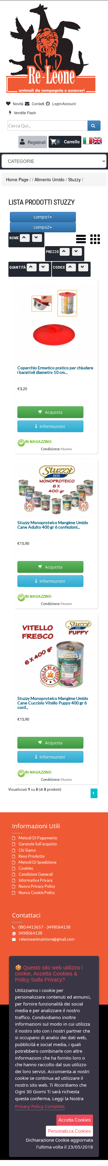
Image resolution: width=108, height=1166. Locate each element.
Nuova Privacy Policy (37, 886)
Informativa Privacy (36, 880)
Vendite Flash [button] (24, 112)
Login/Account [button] (63, 103)
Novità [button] (17, 103)
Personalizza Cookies (69, 1131)
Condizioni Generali (36, 874)
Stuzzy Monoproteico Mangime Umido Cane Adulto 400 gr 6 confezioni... (52, 525)
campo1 (42, 217)
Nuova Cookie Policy (37, 892)
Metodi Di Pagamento (38, 837)
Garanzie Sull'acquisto (38, 843)
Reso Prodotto (32, 856)
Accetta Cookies (74, 1119)
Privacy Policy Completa (39, 1106)
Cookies (26, 868)
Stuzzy (74, 179)
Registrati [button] (36, 142)
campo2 (42, 227)
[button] (65, 142)
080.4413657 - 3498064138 (44, 927)
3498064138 (30, 933)
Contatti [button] (37, 103)
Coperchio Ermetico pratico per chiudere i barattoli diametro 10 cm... (55, 370)
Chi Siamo (27, 850)
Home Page (17, 179)
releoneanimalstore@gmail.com (46, 939)
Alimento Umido (49, 179)
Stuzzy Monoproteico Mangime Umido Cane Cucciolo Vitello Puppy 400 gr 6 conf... (52, 703)
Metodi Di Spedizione (37, 862)
